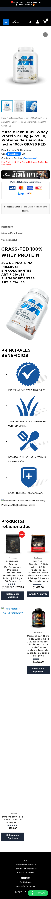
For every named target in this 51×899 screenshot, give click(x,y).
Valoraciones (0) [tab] (9, 239)
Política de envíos (25, 872)
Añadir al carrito (38, 594)
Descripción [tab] (7, 226)
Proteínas (12, 118)
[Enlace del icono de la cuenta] (37, 22)
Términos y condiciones (26, 868)
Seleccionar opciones (12, 595)
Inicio (3, 118)
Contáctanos (25, 882)
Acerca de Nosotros (25, 886)
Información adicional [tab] (12, 233)
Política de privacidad (26, 864)
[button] (30, 22)
